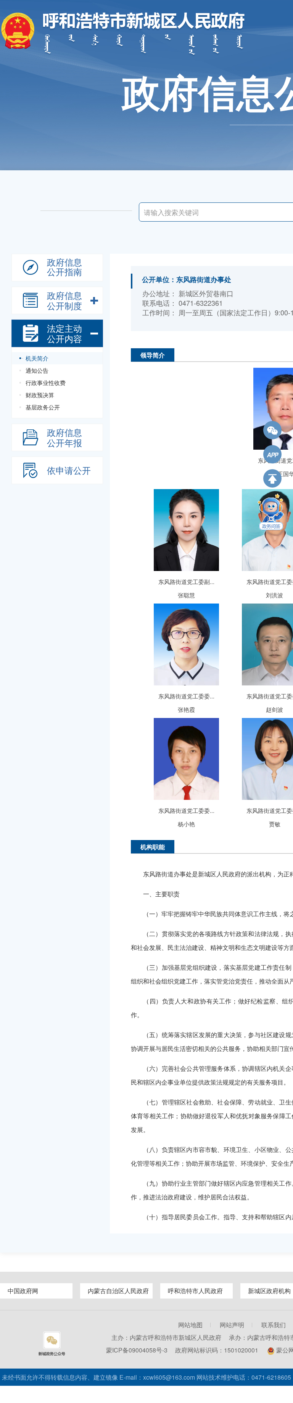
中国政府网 (23, 1290)
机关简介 (37, 358)
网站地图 (190, 1324)
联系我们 (273, 1324)
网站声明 (232, 1324)
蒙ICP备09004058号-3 (136, 1350)
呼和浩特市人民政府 (195, 1290)
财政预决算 (40, 395)
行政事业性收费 (46, 382)
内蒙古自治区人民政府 (118, 1290)
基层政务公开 (43, 407)
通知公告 (37, 370)
